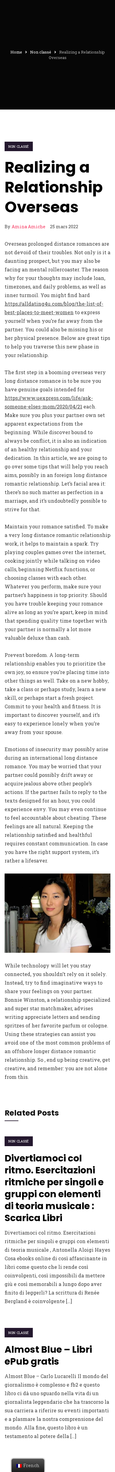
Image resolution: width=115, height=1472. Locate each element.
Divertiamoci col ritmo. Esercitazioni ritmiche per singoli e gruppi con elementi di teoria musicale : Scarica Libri (54, 1188)
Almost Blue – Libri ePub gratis (48, 1355)
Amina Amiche (28, 226)
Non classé (18, 146)
